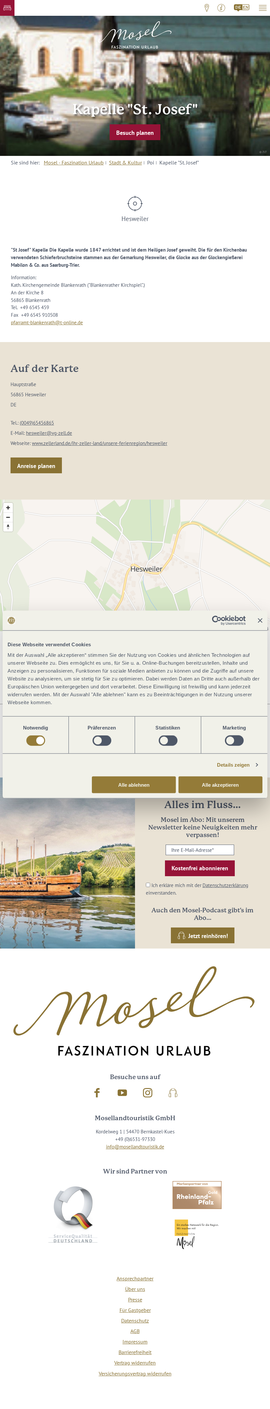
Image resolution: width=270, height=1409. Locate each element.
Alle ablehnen (133, 784)
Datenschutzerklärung (225, 885)
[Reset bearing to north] (8, 526)
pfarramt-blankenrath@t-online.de (47, 322)
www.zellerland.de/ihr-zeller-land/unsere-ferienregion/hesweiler (99, 443)
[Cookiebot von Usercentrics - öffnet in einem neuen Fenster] (217, 621)
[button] (7, 8)
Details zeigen (233, 765)
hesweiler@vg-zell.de (49, 433)
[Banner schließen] (260, 620)
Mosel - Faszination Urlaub (74, 162)
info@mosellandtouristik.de (135, 1146)
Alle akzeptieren (220, 784)
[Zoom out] (8, 517)
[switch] (102, 740)
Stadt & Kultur (125, 162)
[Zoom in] (8, 507)
